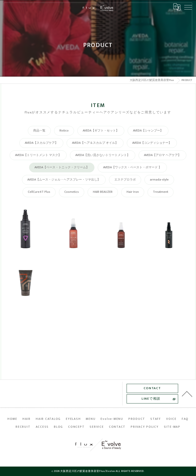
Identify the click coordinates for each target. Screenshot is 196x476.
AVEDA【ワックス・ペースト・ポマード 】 (132, 167)
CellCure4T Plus (39, 192)
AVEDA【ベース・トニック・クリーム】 (61, 167)
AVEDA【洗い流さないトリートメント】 (102, 155)
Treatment (160, 192)
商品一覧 (39, 130)
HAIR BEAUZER (103, 192)
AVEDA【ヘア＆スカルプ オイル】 (95, 143)
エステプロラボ (125, 179)
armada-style (159, 179)
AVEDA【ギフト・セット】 (101, 130)
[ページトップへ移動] (187, 393)
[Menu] (188, 7)
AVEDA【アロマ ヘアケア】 (162, 155)
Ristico (64, 130)
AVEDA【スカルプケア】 (41, 143)
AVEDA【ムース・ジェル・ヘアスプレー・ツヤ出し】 (63, 179)
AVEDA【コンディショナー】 (152, 143)
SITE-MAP (172, 426)
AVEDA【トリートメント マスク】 (38, 155)
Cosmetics (71, 192)
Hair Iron (133, 192)
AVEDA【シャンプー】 (148, 130)
